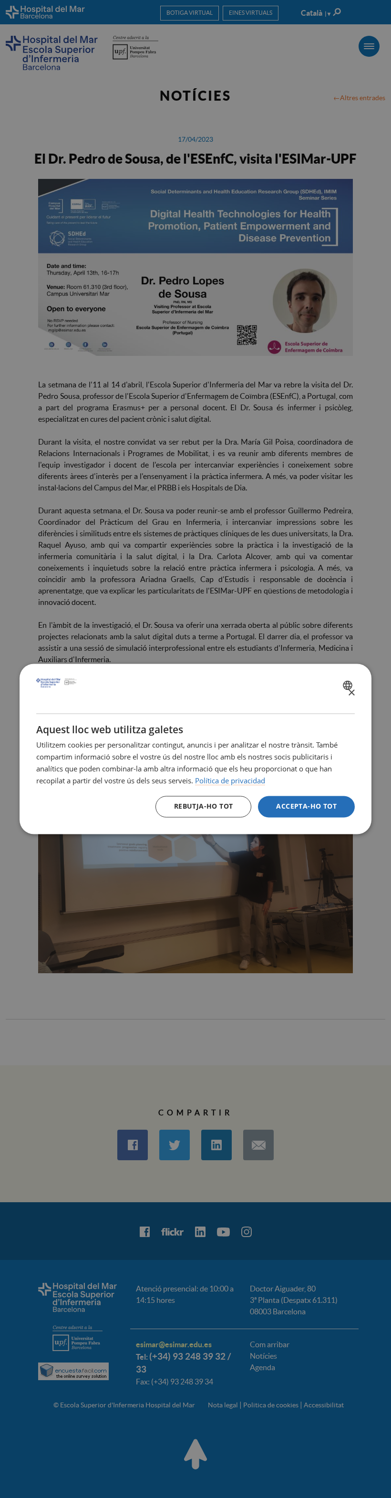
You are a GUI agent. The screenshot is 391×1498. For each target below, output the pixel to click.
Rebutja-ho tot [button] (203, 806)
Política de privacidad (230, 780)
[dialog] (195, 749)
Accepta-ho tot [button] (306, 806)
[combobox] (349, 685)
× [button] (351, 693)
